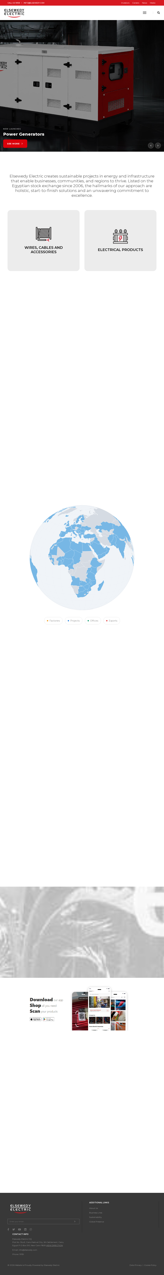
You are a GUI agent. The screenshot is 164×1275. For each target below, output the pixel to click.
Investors (125, 3)
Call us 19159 (14, 3)
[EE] (14, 12)
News (144, 3)
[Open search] (159, 12)
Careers (135, 3)
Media (152, 3)
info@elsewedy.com (34, 3)
